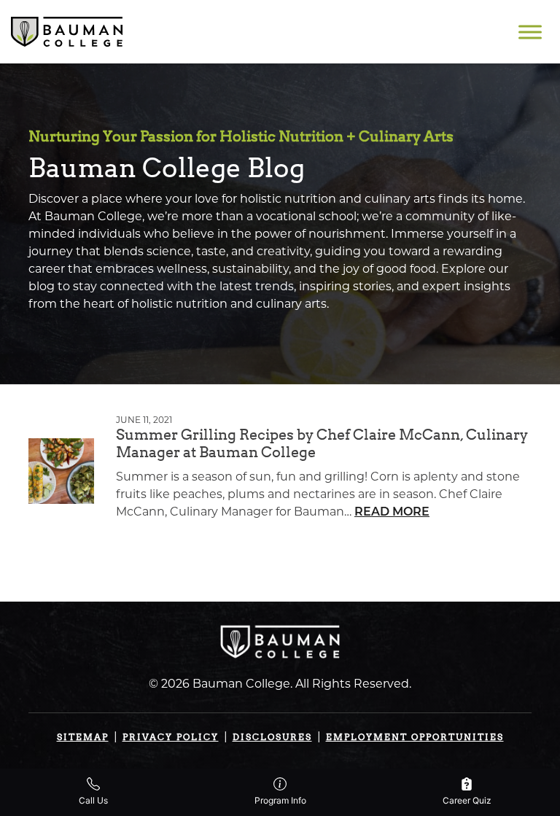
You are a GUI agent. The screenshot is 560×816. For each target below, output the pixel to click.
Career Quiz (467, 800)
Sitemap (83, 736)
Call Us (93, 800)
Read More (391, 512)
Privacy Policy (170, 736)
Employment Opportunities (415, 736)
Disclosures (272, 736)
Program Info (280, 800)
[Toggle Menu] (530, 32)
